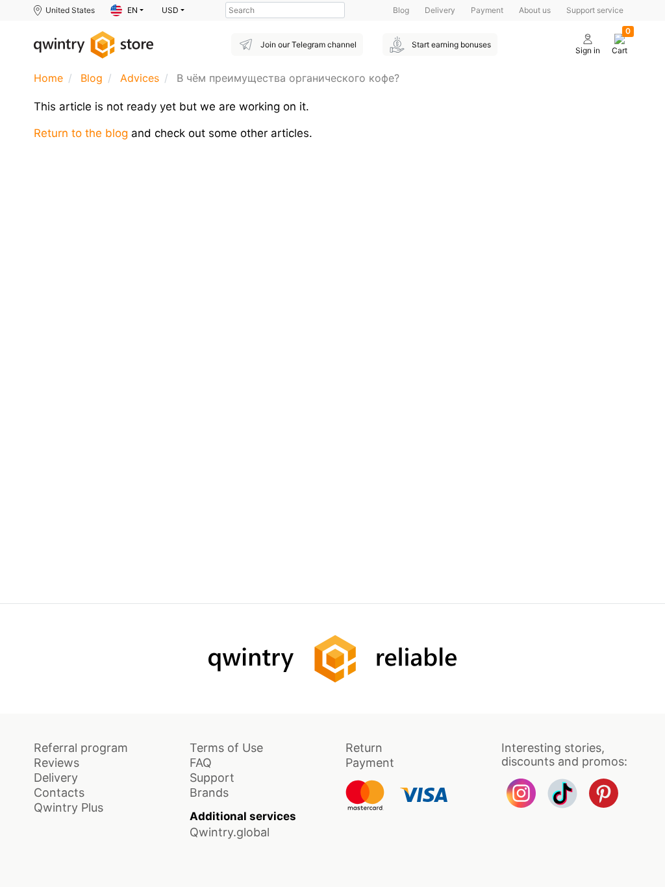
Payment (487, 10)
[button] (127, 10)
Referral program (81, 748)
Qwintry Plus (68, 807)
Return (364, 748)
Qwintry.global (230, 832)
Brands (209, 792)
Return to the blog (81, 133)
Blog (401, 10)
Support (212, 777)
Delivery (440, 10)
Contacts (59, 792)
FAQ (201, 762)
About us (535, 10)
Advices (139, 77)
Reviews (56, 762)
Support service (594, 10)
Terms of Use (226, 748)
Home (48, 77)
